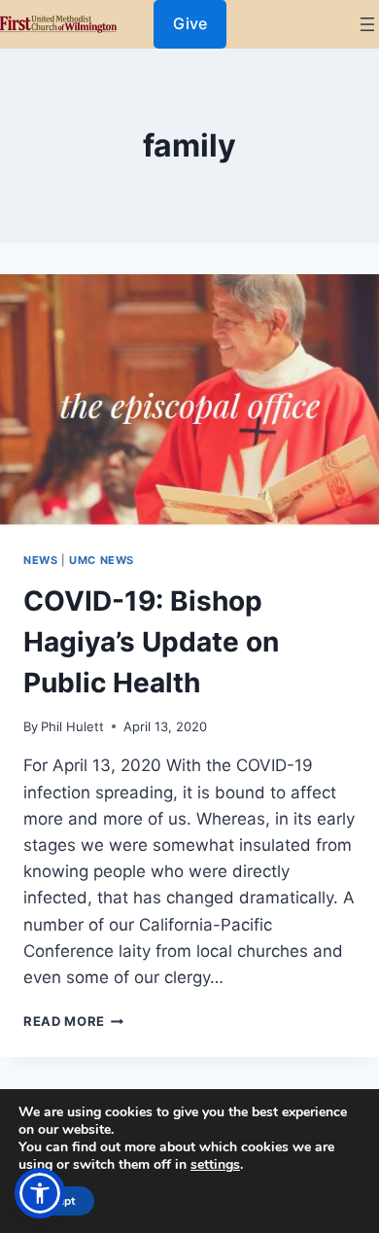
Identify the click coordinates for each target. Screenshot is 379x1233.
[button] (39, 1193)
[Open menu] (367, 24)
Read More (73, 1021)
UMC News (101, 560)
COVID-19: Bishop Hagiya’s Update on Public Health (151, 641)
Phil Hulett (72, 726)
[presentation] (189, 400)
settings (215, 1165)
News (40, 560)
